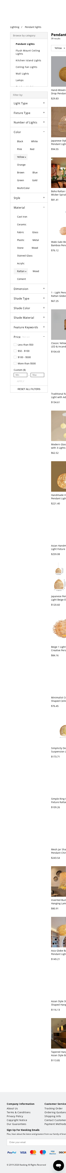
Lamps (20, 80)
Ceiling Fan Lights (26, 67)
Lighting (14, 27)
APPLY (20, 381)
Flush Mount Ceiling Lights (28, 52)
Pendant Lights (25, 44)
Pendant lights (33, 27)
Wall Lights (22, 73)
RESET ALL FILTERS (29, 389)
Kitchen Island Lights (28, 60)
